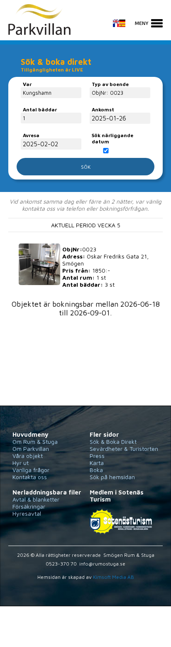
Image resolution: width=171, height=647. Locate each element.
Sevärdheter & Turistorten (124, 448)
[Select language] (123, 28)
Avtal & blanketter (35, 499)
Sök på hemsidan (112, 476)
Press (97, 455)
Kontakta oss (29, 476)
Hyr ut (20, 462)
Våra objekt (27, 455)
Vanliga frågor (30, 469)
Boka (96, 469)
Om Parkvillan (30, 448)
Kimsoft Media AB (113, 577)
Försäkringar (28, 506)
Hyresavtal (26, 513)
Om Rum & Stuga (35, 441)
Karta (97, 462)
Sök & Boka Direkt (113, 441)
